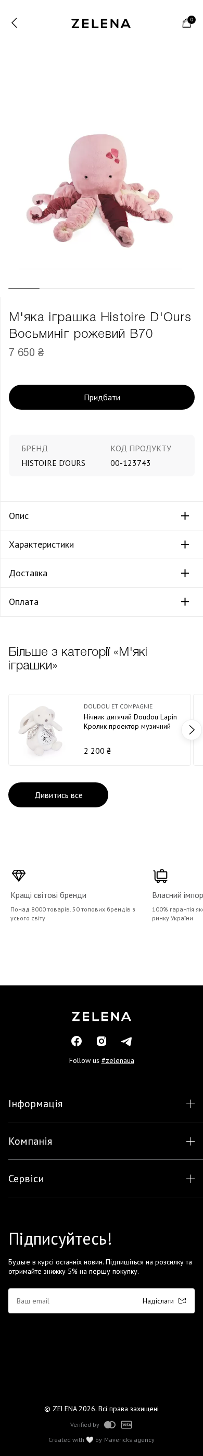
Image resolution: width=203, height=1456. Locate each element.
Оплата (24, 601)
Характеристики (41, 544)
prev (11, 729)
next (191, 729)
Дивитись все (58, 795)
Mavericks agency (129, 1440)
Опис (19, 516)
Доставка (28, 573)
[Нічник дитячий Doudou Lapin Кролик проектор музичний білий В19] (100, 729)
